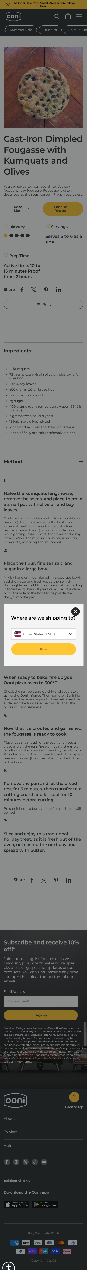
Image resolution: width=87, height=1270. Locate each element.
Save (44, 649)
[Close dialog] (75, 611)
